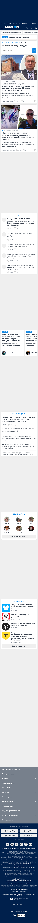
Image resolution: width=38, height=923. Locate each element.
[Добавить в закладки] (35, 101)
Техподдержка (7, 806)
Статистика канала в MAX (11, 815)
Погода (33, 23)
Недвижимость (6, 23)
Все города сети (7, 820)
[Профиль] (36, 27)
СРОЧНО (5, 37)
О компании (6, 792)
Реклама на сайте (8, 783)
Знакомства (26, 23)
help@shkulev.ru (14, 867)
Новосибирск (6, 42)
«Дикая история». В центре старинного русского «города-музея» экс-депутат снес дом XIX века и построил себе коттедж (18, 87)
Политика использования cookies (19, 889)
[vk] (12, 844)
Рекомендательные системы (19, 891)
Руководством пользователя (19, 879)
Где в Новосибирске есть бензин (19, 37)
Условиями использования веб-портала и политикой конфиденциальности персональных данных (19, 882)
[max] (21, 844)
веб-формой (32, 867)
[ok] (16, 844)
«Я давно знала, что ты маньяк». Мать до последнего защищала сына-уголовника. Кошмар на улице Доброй (18, 136)
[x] (26, 844)
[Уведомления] (32, 27)
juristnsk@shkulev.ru (19, 866)
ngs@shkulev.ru (27, 863)
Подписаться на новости (11, 769)
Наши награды (7, 797)
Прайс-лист (6, 788)
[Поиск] (27, 27)
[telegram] (7, 844)
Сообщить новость (8, 774)
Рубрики (5, 778)
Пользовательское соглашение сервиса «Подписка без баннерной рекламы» (19, 895)
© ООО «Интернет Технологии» (19, 911)
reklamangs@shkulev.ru (27, 872)
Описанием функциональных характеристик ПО (19, 880)
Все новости (16, 42)
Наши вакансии (7, 801)
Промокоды (16, 23)
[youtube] (30, 844)
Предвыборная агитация (11, 811)
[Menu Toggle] (2, 27)
